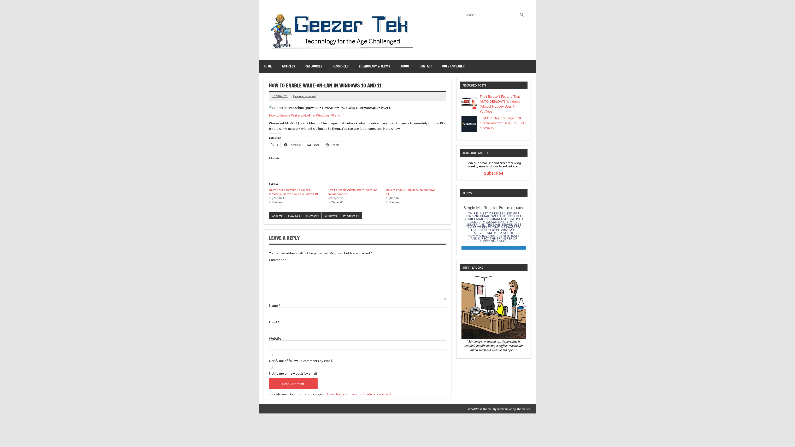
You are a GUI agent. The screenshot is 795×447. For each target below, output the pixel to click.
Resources (340, 66)
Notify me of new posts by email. (293, 373)
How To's (294, 215)
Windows (331, 215)
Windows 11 (351, 215)
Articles (288, 66)
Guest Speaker (453, 66)
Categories (313, 66)
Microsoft (312, 215)
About (405, 66)
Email (274, 321)
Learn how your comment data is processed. (359, 394)
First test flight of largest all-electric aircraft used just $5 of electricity (502, 123)
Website (275, 338)
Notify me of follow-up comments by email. (301, 360)
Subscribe (494, 173)
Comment (277, 259)
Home (268, 66)
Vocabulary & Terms (374, 66)
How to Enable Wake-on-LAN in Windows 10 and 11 (307, 115)
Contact (426, 66)
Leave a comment (304, 96)
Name (274, 305)
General (277, 215)
